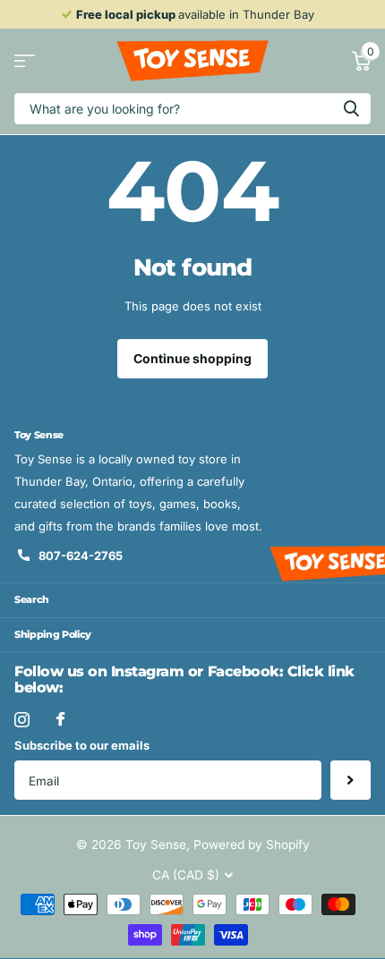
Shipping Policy (52, 634)
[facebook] (60, 719)
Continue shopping (192, 358)
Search (31, 599)
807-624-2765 (80, 555)
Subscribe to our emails (82, 745)
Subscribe (350, 780)
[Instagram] (22, 719)
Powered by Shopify (251, 844)
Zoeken (351, 108)
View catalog (24, 61)
